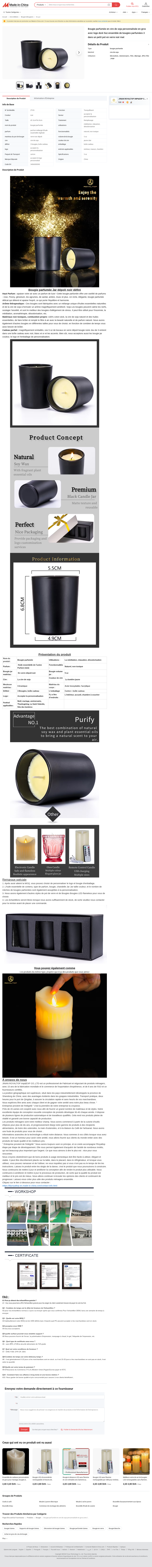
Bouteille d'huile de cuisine (85, 1506)
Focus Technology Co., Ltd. (75, 1554)
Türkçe (123, 1549)
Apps (134, 12)
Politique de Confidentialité (74, 1547)
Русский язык (55, 1549)
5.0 (120, 102)
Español (28, 1549)
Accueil (4, 17)
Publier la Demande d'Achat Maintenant (77, 1429)
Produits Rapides (112, 1547)
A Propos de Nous (32, 1547)
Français (45, 1549)
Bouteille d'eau (7, 1506)
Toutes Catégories (12, 12)
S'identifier (146, 6)
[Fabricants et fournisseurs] (15, 4)
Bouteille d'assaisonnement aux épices (127, 1501)
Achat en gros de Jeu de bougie (15, 1534)
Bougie (38, 17)
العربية (89, 1549)
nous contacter (103, 21)
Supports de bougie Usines (29, 1528)
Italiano (64, 1549)
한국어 (96, 1549)
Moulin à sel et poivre (83, 1501)
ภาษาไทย (115, 1549)
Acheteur (112, 12)
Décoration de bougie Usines (54, 1528)
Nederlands (81, 1549)
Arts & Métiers (14, 17)
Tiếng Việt (131, 1549)
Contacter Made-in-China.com (94, 1547)
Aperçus (123, 1547)
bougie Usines (9, 1528)
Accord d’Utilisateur (56, 1547)
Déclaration (44, 1547)
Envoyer (24, 1429)
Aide (124, 12)
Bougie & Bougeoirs (27, 17)
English (21, 1549)
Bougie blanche (114, 1528)
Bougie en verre (98, 1528)
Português (37, 1549)
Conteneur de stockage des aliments (52, 1506)
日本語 (102, 1549)
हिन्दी (108, 1549)
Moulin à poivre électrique (48, 1501)
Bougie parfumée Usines (79, 1528)
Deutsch (72, 1549)
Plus (4, 1538)
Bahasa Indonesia (142, 1549)
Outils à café (7, 1501)
